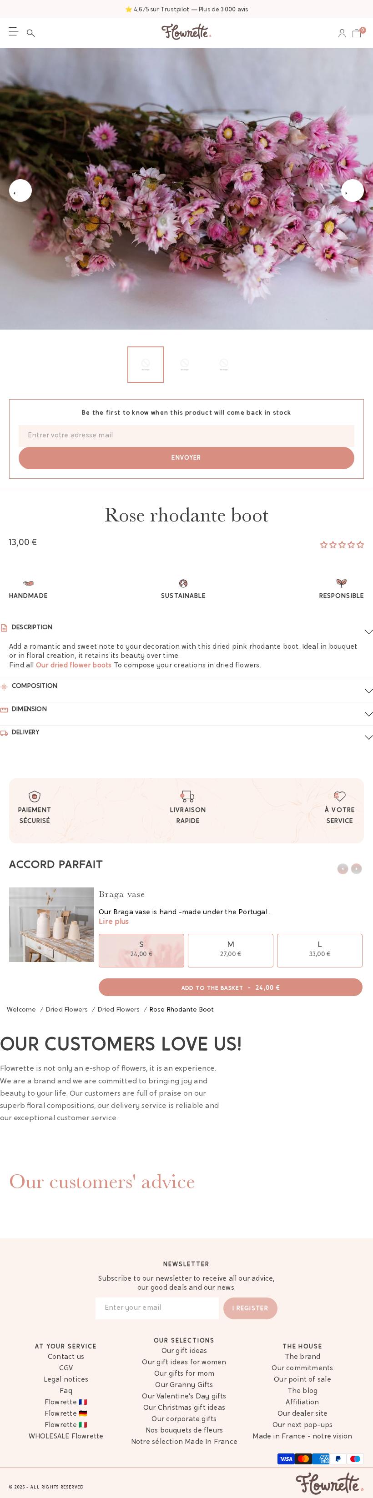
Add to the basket (230, 988)
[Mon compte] (342, 33)
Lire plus (114, 922)
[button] (33, 33)
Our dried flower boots (74, 665)
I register (250, 1309)
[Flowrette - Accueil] (186, 33)
